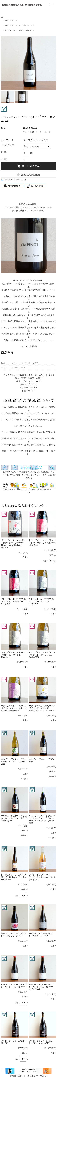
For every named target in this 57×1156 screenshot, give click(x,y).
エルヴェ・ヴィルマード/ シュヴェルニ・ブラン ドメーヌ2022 (14, 761)
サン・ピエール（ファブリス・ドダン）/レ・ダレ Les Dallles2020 (42, 601)
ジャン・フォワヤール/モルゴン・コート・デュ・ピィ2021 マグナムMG (42, 987)
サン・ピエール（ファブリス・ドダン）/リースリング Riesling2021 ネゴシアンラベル (42, 708)
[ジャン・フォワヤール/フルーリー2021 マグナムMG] (42, 1025)
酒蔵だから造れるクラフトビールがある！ (28, 1075)
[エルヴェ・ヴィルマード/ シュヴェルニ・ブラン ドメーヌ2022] (14, 743)
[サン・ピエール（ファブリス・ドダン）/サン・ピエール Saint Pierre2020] (42, 524)
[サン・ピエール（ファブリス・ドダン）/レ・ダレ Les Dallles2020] (42, 583)
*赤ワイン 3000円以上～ (26, 30)
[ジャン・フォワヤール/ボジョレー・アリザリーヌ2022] (14, 917)
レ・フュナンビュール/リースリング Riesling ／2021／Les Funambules (13, 877)
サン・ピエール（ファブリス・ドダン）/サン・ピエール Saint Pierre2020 (42, 542)
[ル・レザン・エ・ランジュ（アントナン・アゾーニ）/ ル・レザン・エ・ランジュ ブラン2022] (42, 800)
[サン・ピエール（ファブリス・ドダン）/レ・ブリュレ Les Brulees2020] (42, 636)
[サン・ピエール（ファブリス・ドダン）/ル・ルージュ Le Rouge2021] (14, 583)
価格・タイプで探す (9, 30)
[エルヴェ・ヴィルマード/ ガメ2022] (42, 743)
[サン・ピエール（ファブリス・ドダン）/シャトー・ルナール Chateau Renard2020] (14, 690)
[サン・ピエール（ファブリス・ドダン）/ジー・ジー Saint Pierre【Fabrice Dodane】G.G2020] (14, 524)
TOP (2, 17)
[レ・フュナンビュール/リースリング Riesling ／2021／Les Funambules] (14, 859)
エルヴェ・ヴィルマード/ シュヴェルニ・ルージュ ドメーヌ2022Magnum (14, 818)
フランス (6, 20)
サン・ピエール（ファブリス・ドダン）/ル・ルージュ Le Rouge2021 (14, 601)
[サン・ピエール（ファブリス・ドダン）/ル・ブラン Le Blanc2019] (14, 636)
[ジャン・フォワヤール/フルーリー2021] (14, 1025)
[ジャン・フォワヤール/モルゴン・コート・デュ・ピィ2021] (14, 968)
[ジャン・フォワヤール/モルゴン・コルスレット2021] (42, 917)
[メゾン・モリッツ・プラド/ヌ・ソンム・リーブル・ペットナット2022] (42, 859)
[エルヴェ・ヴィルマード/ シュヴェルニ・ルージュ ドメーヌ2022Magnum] (14, 800)
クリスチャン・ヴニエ (27, 25)
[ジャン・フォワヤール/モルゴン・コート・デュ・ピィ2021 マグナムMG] (42, 968)
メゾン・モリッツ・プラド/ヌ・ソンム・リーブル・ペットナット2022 (42, 877)
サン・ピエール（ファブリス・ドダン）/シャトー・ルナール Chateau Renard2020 (14, 708)
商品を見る (24, 779)
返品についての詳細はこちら (15, 179)
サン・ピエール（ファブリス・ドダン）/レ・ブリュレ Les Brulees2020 (42, 654)
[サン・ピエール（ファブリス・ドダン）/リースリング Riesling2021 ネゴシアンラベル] (42, 690)
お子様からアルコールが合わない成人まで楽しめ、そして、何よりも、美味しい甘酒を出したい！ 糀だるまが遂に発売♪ (28, 475)
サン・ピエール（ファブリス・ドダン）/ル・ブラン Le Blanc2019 (14, 654)
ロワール (15, 20)
